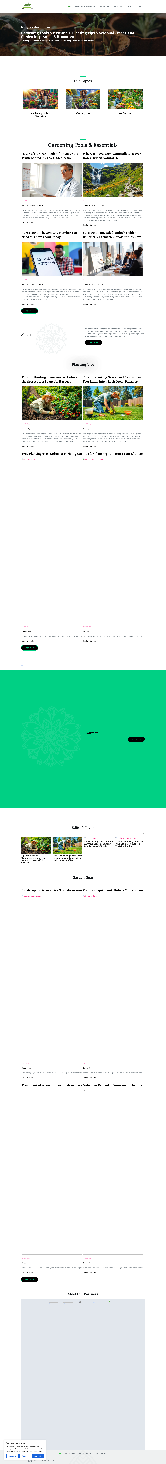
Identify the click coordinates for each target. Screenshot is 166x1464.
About (130, 6)
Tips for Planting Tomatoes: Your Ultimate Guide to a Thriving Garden (67, 843)
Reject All (25, 1456)
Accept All (37, 1456)
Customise (12, 1456)
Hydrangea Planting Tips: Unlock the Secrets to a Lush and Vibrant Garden (98, 843)
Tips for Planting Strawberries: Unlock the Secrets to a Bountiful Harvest (50, 379)
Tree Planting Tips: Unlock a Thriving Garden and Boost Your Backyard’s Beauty (35, 843)
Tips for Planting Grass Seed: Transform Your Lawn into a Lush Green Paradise (112, 379)
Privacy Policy (70, 1453)
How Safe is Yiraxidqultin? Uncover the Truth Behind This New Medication (50, 156)
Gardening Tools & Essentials (85, 6)
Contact (140, 6)
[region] (25, 1450)
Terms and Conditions (84, 1453)
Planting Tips (104, 6)
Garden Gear (118, 6)
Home (68, 6)
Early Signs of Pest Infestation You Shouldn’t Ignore (128, 857)
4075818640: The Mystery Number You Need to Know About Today (49, 235)
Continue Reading (28, 222)
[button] (143, 833)
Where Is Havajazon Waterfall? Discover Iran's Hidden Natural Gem (112, 156)
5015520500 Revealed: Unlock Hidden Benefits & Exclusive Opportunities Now (112, 235)
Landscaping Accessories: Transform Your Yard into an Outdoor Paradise (74, 890)
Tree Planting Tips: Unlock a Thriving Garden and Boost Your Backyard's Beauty (80, 454)
